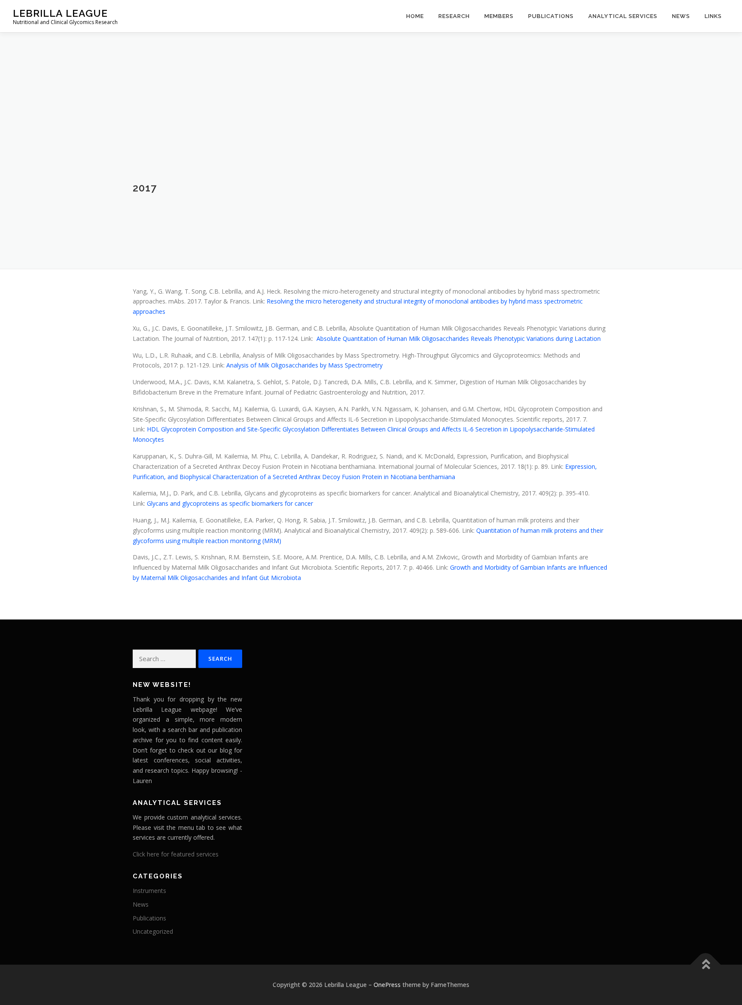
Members (499, 16)
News (141, 904)
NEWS (681, 16)
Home (415, 16)
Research (454, 16)
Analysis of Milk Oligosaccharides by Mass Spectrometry (304, 365)
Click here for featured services (176, 854)
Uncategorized (153, 931)
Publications (551, 16)
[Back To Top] (705, 965)
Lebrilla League (60, 13)
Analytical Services (622, 16)
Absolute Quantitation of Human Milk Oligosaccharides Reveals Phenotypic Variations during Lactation (458, 338)
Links (713, 16)
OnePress (387, 985)
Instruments (149, 891)
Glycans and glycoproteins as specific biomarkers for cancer (230, 503)
